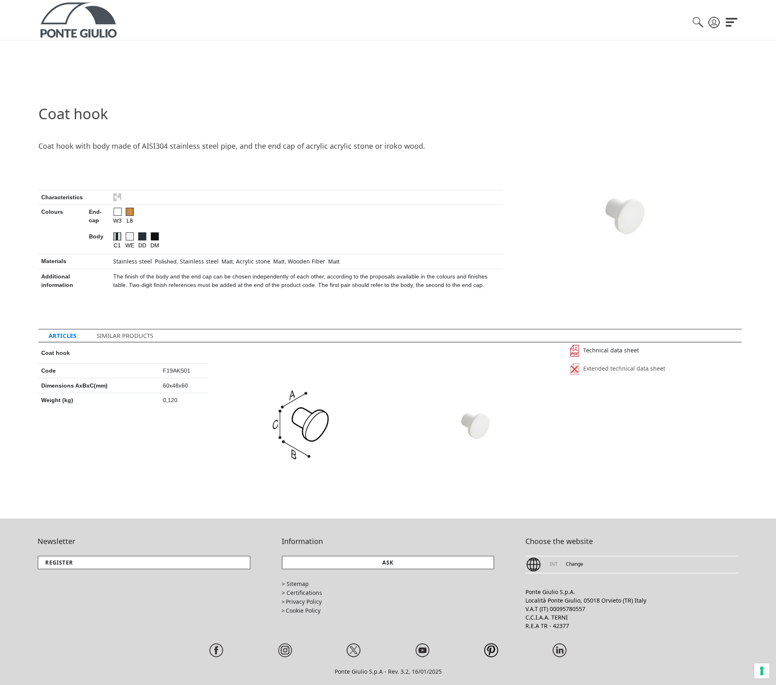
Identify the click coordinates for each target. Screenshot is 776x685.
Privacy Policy (304, 601)
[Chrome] (117, 236)
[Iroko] (130, 212)
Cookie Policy (303, 610)
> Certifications (302, 592)
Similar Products (125, 335)
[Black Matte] (155, 236)
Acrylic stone (253, 261)
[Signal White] (130, 236)
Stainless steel (132, 261)
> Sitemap (295, 584)
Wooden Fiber (306, 261)
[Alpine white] (118, 212)
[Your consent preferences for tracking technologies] (762, 671)
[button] (388, 562)
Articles (62, 335)
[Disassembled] (117, 197)
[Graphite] (142, 236)
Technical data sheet (611, 350)
